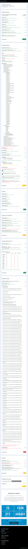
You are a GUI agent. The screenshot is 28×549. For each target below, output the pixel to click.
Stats (27, 547)
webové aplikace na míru (25, 548)
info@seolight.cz (18, 520)
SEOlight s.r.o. (24, 547)
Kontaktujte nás (14, 523)
